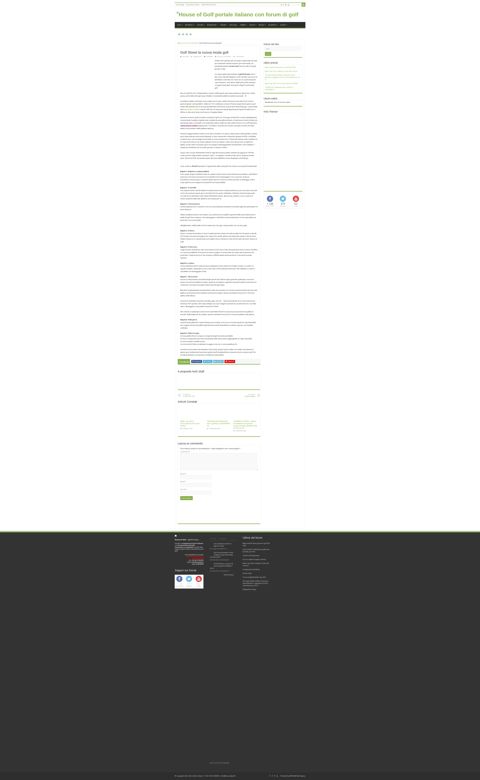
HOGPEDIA (272, 25)
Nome (183, 474)
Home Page (180, 5)
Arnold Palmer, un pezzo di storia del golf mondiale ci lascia (221, 566)
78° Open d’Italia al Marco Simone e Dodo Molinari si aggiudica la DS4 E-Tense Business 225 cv (282, 77)
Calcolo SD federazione (251, 555)
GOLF (179, 25)
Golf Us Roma (229, 575)
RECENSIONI (211, 25)
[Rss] (281, 4)
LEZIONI (200, 25)
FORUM (223, 25)
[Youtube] (289, 4)
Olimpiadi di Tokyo (249, 589)
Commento (185, 452)
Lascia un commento (224, 56)
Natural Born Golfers (191, 109)
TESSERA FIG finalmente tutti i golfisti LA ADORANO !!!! (218, 423)
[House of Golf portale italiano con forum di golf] (237, 14)
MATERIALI (189, 25)
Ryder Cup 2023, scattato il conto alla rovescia (281, 71)
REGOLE (261, 25)
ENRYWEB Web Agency (297, 776)
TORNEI (242, 25)
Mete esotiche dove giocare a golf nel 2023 (280, 67)
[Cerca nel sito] (303, 5)
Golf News (194, 43)
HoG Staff (185, 56)
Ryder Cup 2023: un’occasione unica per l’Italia (190, 423)
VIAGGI (252, 25)
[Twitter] (286, 4)
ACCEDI (283, 25)
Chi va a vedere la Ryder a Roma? (254, 559)
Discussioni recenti (192, 5)
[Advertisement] (283, 151)
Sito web (183, 489)
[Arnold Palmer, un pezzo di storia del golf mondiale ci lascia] (211, 564)
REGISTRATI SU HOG (209, 5)
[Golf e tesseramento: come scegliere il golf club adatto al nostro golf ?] (211, 553)
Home (181, 43)
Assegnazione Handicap (251, 569)
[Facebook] (283, 4)
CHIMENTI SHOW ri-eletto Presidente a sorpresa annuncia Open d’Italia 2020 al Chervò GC (245, 424)
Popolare (222, 539)
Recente (213, 539)
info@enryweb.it (197, 562)
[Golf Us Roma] (216, 667)
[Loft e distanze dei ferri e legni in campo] (211, 544)
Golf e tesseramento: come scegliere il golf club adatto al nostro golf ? (221, 555)
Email (182, 481)
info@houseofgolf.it (228, 776)
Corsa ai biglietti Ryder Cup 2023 (254, 577)
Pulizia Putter (247, 573)
